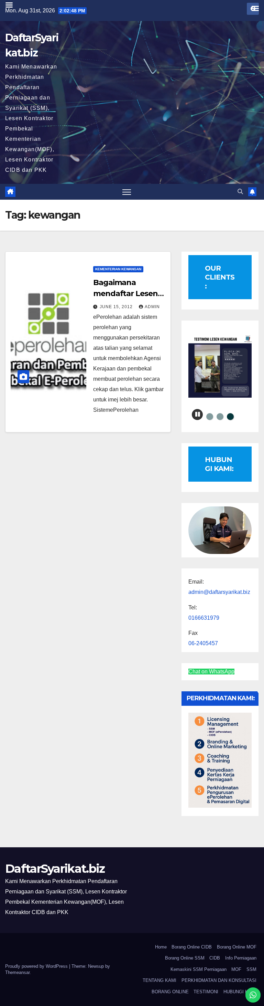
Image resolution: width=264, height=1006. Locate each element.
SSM (251, 969)
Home (161, 947)
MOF (236, 969)
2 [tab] (220, 416)
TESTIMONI (206, 991)
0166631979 (203, 618)
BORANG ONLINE (170, 991)
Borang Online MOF (236, 947)
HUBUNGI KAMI (239, 991)
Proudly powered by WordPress (37, 966)
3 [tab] (230, 416)
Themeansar (17, 972)
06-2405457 (203, 643)
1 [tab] (209, 416)
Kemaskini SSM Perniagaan (198, 969)
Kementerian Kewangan (118, 269)
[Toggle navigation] (126, 192)
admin (152, 306)
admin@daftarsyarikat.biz (219, 592)
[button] (240, 192)
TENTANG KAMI (159, 980)
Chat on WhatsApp (211, 671)
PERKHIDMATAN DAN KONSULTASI (219, 980)
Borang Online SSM (185, 958)
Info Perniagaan (240, 958)
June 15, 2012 (117, 306)
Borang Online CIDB (192, 947)
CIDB (214, 958)
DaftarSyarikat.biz (54, 868)
